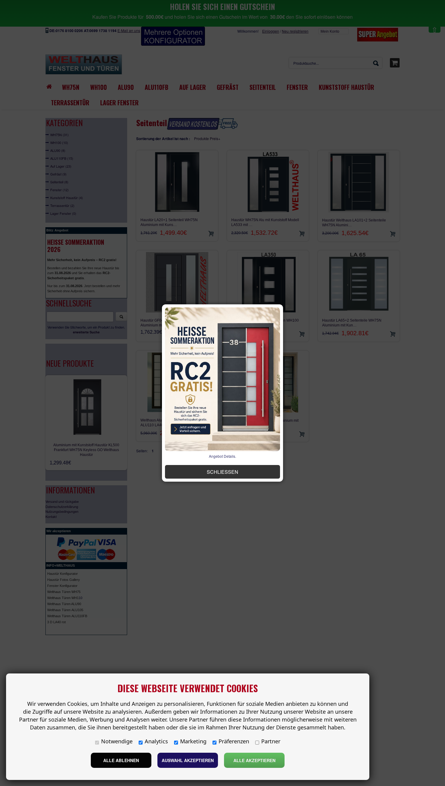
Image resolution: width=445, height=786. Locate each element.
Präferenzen (234, 741)
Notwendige (117, 741)
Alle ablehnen (121, 760)
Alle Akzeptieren (254, 760)
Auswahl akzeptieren (188, 760)
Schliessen (222, 471)
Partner (270, 741)
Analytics (156, 741)
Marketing (193, 741)
